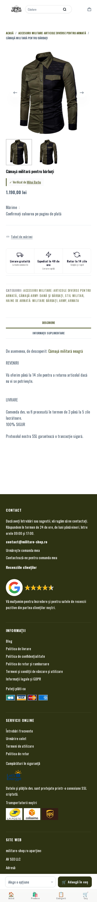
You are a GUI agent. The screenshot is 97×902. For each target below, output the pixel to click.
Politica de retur (17, 753)
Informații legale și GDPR (23, 678)
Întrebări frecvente (19, 730)
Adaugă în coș (78, 881)
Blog (9, 641)
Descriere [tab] (48, 323)
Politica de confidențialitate (25, 656)
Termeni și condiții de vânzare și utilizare (34, 671)
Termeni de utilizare (20, 746)
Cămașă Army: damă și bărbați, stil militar (51, 295)
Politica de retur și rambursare (27, 663)
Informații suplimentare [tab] (48, 333)
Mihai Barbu (34, 182)
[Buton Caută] (65, 9)
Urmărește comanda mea (23, 550)
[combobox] (43, 9)
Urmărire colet (16, 738)
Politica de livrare (18, 648)
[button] (19, 237)
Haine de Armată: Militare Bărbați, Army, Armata (42, 300)
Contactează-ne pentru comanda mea (31, 557)
